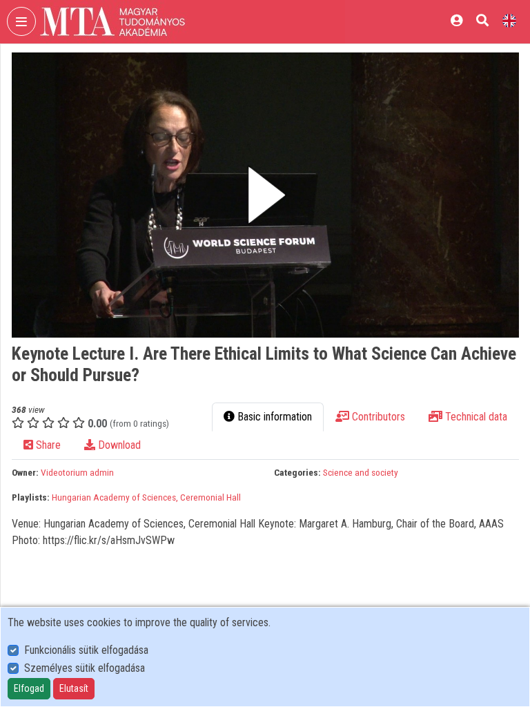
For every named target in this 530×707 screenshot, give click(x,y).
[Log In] (456, 20)
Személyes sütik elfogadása (84, 668)
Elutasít (73, 688)
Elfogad (29, 688)
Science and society (360, 472)
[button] (265, 195)
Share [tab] (47, 445)
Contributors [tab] (377, 416)
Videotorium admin (77, 472)
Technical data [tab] (474, 416)
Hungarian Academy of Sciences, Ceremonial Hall (146, 497)
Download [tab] (118, 445)
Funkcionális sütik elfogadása (86, 650)
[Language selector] (509, 20)
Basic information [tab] (273, 416)
